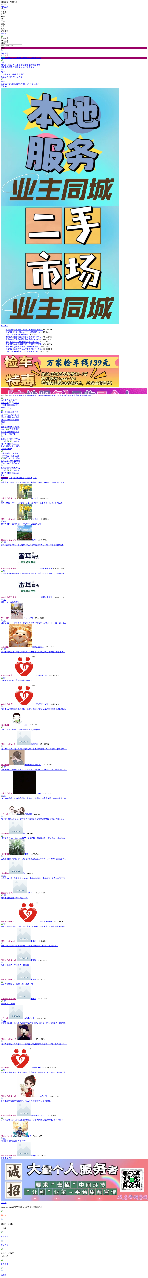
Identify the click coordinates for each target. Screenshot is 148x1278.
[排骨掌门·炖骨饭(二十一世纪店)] (2, 398)
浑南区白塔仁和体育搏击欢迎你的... (28, 339)
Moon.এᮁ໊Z (29, 618)
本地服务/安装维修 (8, 1115)
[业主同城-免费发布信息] (2, 36)
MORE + (4, 326)
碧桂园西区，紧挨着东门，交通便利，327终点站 (21, 524)
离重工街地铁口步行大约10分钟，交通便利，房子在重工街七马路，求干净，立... (34, 1072)
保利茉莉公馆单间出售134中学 (13, 1141)
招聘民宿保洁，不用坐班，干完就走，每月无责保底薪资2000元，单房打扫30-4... (34, 1044)
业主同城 (18, 1207)
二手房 (8, 84)
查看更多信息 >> (8, 1158)
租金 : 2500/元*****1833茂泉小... (27, 332)
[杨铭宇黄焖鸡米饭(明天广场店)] (2, 466)
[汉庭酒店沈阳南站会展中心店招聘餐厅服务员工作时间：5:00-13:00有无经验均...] (2, 857)
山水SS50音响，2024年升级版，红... (24, 351)
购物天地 (36, 395)
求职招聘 (11, 65)
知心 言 (43, 1096)
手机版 (3, 33)
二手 (15, 58)
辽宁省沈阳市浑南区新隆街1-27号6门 (10, 472)
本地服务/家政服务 (8, 569)
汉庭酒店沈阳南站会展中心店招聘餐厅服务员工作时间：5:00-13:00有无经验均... (33, 859)
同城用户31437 (42, 675)
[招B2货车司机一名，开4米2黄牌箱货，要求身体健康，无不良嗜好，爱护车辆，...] (2, 747)
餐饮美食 (12, 395)
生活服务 (44, 395)
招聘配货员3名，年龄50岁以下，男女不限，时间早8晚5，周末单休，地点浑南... (33, 838)
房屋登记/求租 (6, 1136)
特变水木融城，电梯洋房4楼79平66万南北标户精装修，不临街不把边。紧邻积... (33, 1023)
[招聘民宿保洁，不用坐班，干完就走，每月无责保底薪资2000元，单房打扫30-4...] (2, 1042)
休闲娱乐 (20, 395)
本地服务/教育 (6, 675)
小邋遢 (33, 941)
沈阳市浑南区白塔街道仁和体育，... (28, 337)
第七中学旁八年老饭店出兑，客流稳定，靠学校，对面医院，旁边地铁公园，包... (34, 770)
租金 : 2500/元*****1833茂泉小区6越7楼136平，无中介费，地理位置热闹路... (32, 503)
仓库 (32, 84)
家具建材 (83, 395)
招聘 (19, 58)
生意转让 (33, 65)
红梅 (34, 540)
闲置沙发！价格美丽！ (19, 334)
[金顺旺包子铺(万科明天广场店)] (2, 437)
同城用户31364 (38, 1067)
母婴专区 (59, 395)
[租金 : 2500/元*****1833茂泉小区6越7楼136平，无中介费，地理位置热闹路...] (2, 501)
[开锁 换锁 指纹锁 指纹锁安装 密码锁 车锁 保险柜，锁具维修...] (2, 1099)
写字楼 (22, 84)
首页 (3, 58)
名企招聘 (5, 77)
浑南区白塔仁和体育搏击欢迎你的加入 (16, 680)
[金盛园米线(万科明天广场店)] (2, 425)
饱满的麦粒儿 (37, 647)
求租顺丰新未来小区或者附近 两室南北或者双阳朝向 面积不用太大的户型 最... (33, 1120)
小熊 (26, 854)
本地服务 (33, 58)
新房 (3, 84)
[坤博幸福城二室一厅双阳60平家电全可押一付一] (2, 727)
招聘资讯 (13, 77)
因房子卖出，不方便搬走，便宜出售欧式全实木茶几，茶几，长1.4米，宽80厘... (33, 623)
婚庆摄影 (67, 395)
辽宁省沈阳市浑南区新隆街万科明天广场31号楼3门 (10, 431)
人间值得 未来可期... (33, 765)
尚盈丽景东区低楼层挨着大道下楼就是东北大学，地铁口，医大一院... (29, 946)
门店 (5, 86)
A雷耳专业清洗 (46, 569)
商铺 (17, 84)
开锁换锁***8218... (38, 1115)
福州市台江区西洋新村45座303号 (14, 898)
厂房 (27, 84)
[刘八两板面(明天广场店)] (2, 410)
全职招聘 (5, 74)
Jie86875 (30, 893)
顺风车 (4, 65)
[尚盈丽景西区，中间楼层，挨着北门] (2, 963)
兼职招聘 (13, 74)
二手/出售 (5, 618)
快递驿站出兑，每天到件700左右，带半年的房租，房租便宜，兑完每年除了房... (33, 878)
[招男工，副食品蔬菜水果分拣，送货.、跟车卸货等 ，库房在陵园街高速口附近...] (2, 707)
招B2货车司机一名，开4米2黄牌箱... (25, 347)
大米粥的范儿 (28, 1018)
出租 (13, 84)
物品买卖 (9, 67)
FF (26, 725)
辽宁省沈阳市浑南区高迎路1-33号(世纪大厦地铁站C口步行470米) (10, 460)
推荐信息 (4, 478)
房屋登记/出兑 (6, 793)
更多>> (90, 395)
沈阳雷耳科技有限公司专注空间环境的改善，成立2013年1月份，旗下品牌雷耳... (33, 573)
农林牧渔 (25, 67)
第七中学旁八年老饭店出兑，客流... (28, 349)
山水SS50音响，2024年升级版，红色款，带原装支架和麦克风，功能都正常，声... (34, 798)
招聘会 (19, 77)
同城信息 (4, 7)
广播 (39, 58)
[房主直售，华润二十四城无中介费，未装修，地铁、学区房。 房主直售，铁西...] (2, 480)
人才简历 (20, 74)
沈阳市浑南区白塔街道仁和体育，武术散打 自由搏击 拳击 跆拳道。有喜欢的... (33, 652)
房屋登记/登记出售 (8, 498)
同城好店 (8, 58)
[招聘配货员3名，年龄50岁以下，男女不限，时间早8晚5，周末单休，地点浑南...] (2, 836)
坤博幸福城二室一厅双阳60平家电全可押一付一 (20, 729)
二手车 (18, 65)
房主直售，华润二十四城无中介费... (28, 330)
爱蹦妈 (33, 1156)
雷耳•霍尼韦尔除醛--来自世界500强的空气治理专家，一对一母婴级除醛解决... (32, 545)
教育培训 (75, 395)
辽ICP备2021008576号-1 (32, 1207)
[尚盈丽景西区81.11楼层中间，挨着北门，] (2, 982)
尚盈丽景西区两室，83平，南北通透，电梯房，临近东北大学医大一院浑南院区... (34, 926)
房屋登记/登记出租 (8, 519)
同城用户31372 (46, 921)
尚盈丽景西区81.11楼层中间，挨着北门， (18, 984)
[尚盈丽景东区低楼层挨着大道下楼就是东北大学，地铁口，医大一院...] (2, 943)
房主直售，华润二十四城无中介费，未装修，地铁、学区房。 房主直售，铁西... (33, 482)
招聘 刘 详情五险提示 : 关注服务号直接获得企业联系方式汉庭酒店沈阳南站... (32, 819)
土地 (36, 84)
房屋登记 (25, 58)
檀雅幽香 (34, 744)
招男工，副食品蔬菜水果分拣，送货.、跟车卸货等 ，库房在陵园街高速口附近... (33, 709)
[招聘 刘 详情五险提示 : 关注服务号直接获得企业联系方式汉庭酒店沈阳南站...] (2, 817)
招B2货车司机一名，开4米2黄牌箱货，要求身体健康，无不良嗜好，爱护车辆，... (34, 749)
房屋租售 (25, 65)
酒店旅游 (28, 395)
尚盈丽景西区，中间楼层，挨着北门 (16, 965)
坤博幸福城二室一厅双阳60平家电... (28, 344)
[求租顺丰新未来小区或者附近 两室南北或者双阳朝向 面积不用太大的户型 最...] (2, 1118)
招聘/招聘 (5, 725)
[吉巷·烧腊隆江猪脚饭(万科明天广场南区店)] (2, 451)
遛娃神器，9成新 (8, 1004)
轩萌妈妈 (28, 814)
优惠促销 (17, 67)
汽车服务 (52, 395)
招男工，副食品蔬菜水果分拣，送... (24, 342)
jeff (29, 1136)
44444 (38, 793)
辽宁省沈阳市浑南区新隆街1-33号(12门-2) (10, 405)
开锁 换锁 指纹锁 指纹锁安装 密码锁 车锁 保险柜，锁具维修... (26, 1101)
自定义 (31, 67)
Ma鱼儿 (35, 498)
